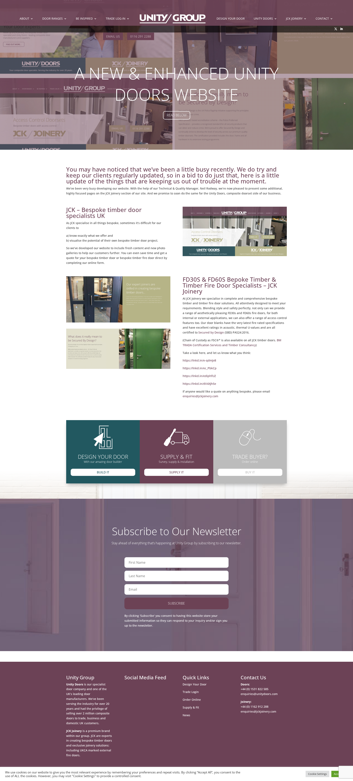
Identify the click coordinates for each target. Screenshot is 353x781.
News (186, 715)
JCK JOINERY (294, 18)
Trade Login (191, 692)
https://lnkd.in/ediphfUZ (199, 376)
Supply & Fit (191, 707)
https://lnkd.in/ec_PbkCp (200, 368)
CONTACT (322, 18)
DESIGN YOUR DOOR (231, 18)
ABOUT (24, 18)
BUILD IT (103, 472)
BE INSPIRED (84, 18)
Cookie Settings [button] (317, 774)
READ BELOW (177, 115)
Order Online (192, 700)
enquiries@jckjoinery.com (200, 396)
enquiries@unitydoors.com (259, 694)
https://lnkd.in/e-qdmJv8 (199, 360)
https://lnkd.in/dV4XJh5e (199, 384)
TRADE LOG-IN (115, 18)
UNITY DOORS (263, 18)
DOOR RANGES (52, 18)
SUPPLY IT (176, 472)
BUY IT (250, 472)
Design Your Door (195, 684)
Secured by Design (211, 332)
